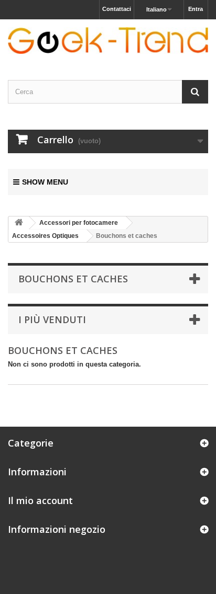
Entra (195, 9)
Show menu (45, 182)
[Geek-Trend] (108, 40)
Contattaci (116, 9)
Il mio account (40, 500)
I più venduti (52, 319)
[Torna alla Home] (19, 223)
